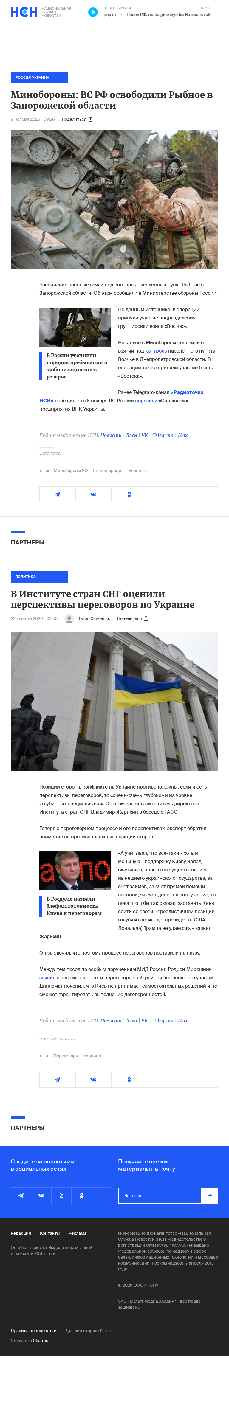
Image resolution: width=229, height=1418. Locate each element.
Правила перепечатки (34, 1330)
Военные (138, 470)
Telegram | (165, 435)
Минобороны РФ (71, 470)
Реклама (77, 1233)
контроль (156, 351)
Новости (111, 435)
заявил (48, 978)
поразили (147, 401)
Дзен (131, 435)
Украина (92, 1056)
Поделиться (74, 119)
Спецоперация (108, 470)
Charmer (41, 1340)
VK (145, 435)
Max (183, 435)
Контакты (50, 1233)
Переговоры (66, 1056)
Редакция (21, 1233)
